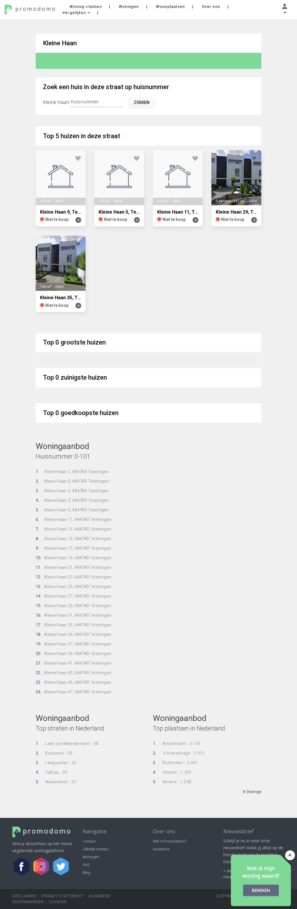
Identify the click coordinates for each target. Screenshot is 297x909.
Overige (253, 791)
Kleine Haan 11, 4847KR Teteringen (74, 519)
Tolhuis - (52, 772)
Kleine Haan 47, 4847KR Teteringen (74, 692)
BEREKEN (261, 890)
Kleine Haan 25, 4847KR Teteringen (74, 586)
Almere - (172, 782)
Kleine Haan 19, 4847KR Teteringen (74, 558)
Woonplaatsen (170, 6)
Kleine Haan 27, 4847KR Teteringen (74, 596)
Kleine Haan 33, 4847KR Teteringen (74, 625)
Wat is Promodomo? (169, 841)
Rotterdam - (175, 762)
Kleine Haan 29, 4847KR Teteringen (74, 605)
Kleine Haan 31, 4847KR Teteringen (74, 615)
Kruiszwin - (54, 753)
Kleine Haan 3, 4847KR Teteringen (72, 481)
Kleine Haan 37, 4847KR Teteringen (74, 644)
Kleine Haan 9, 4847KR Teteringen (72, 510)
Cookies (57, 901)
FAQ (86, 864)
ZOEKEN (141, 102)
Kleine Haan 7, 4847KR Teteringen (72, 500)
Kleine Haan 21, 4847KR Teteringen (74, 567)
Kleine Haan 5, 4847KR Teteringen (72, 490)
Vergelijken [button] (74, 12)
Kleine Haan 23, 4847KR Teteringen (74, 577)
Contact (89, 841)
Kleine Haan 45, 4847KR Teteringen (74, 682)
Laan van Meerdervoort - (67, 743)
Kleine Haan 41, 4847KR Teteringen (74, 663)
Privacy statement (62, 896)
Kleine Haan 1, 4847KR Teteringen (72, 471)
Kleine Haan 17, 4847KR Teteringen (74, 548)
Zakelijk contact (95, 849)
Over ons (211, 6)
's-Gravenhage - (179, 753)
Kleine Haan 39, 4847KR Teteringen (74, 653)
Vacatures (161, 849)
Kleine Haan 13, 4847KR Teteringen (74, 529)
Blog (86, 872)
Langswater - (56, 762)
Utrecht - (172, 772)
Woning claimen (86, 6)
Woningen (129, 6)
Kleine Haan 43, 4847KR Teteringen (74, 672)
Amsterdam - (176, 743)
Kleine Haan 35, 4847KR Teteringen (74, 634)
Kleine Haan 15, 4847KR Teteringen (74, 538)
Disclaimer (24, 896)
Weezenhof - (56, 782)
